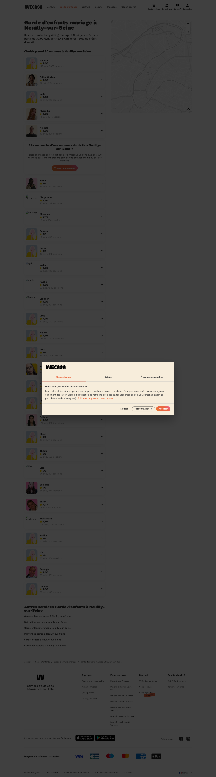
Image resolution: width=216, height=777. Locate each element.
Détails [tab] (108, 377)
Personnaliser (142, 409)
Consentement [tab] (63, 377)
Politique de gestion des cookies (95, 398)
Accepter (163, 409)
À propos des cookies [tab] (152, 377)
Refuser (124, 409)
